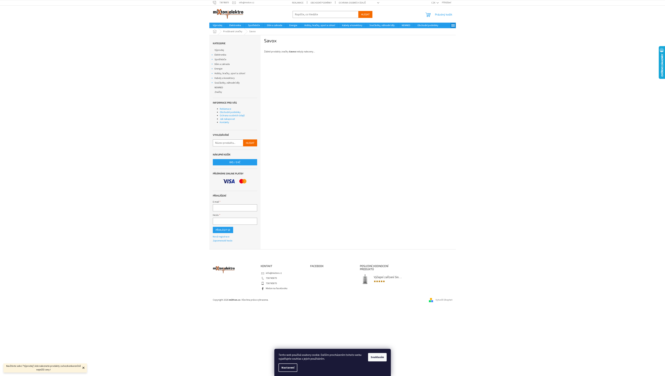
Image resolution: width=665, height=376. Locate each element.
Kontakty (224, 122)
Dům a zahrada (222, 64)
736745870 (271, 278)
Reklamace (298, 2)
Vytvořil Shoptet (444, 300)
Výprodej (219, 50)
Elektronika (220, 55)
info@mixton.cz (274, 273)
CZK (433, 2)
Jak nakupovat (227, 119)
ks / (234, 162)
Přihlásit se (223, 229)
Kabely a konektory (225, 78)
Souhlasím (377, 357)
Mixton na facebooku (276, 288)
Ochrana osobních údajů (352, 2)
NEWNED (219, 87)
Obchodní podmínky (321, 2)
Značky (218, 92)
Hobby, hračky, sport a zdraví (230, 73)
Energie (219, 68)
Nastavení (287, 368)
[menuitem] (217, 25)
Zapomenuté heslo (222, 240)
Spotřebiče (220, 59)
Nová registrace (221, 236)
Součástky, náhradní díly (227, 83)
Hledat (365, 14)
